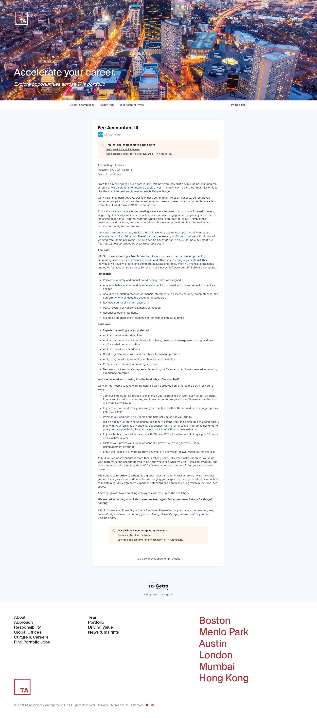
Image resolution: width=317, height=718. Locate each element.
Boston (214, 620)
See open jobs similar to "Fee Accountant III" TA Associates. (139, 153)
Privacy (103, 705)
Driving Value (100, 627)
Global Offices (27, 632)
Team (93, 617)
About (19, 617)
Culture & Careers (31, 637)
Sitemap (137, 705)
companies (82, 104)
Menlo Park (223, 632)
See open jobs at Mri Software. (123, 149)
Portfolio (96, 622)
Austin (213, 643)
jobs (107, 104)
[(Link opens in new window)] (147, 705)
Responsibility (27, 627)
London (216, 655)
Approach (23, 622)
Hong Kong (224, 678)
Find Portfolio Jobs (32, 642)
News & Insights (103, 632)
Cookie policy (166, 594)
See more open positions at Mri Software (158, 558)
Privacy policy (151, 594)
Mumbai (217, 666)
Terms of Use (120, 705)
